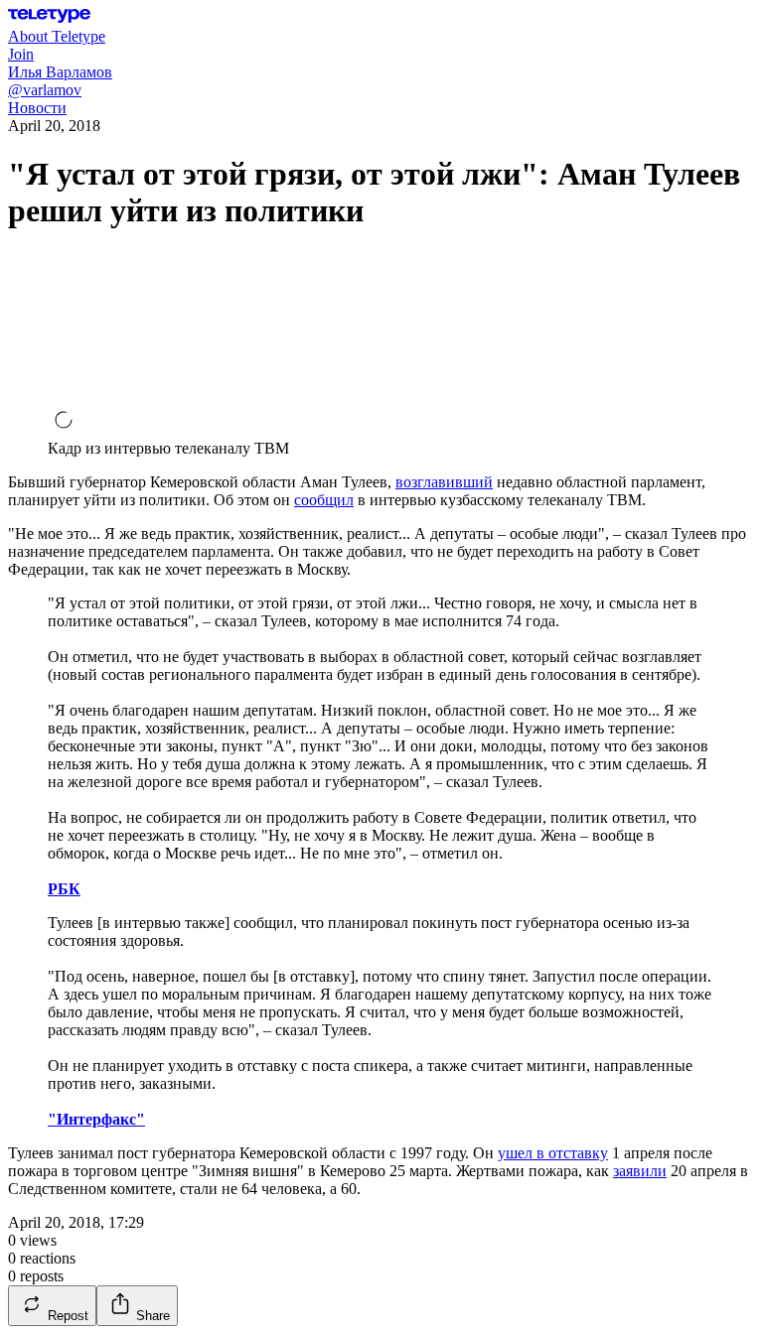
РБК (64, 888)
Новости (37, 107)
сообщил (324, 499)
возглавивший (444, 481)
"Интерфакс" (96, 1119)
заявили (640, 1170)
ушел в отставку (553, 1152)
